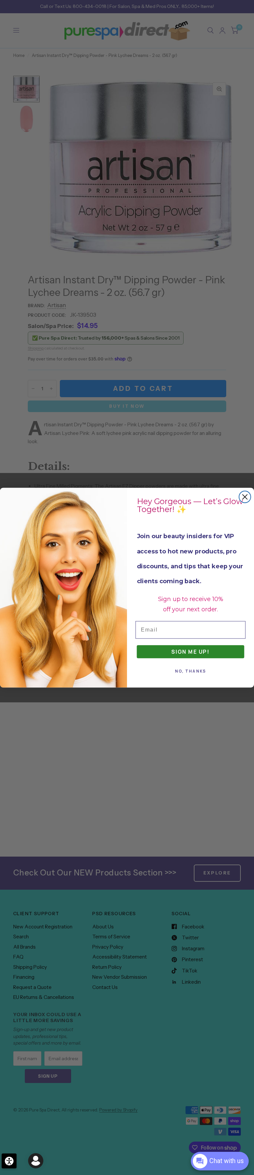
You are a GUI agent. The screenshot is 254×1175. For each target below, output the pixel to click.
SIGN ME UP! (190, 651)
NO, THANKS (190, 671)
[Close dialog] (245, 496)
